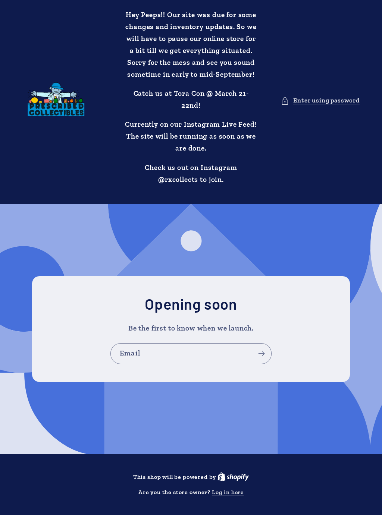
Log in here (228, 492)
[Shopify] (233, 476)
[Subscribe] (261, 353)
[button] (320, 100)
